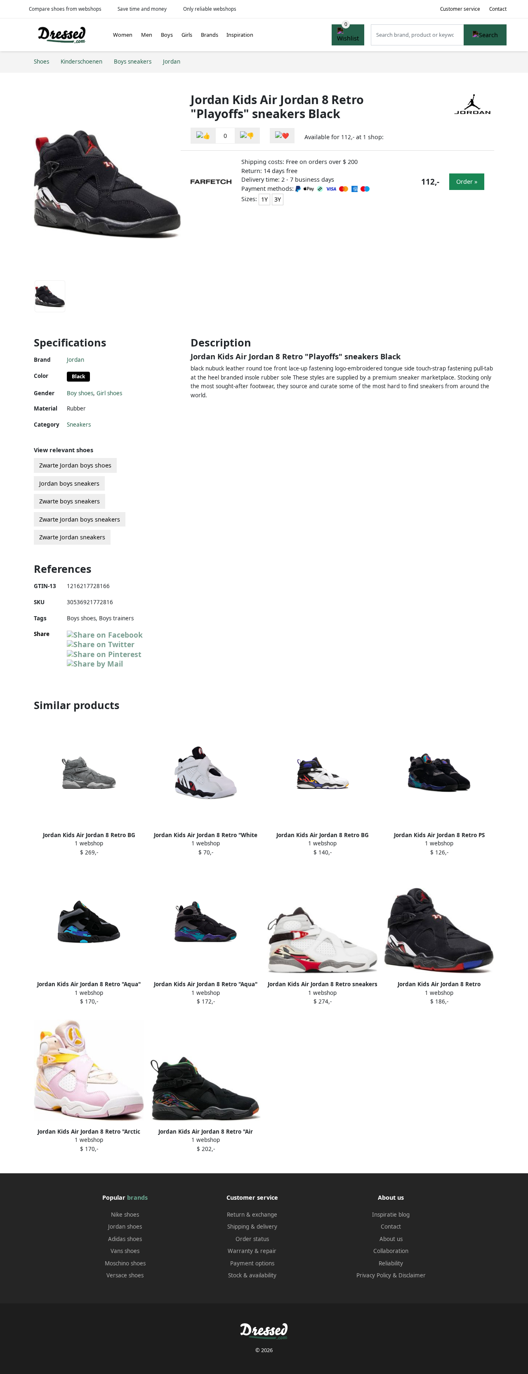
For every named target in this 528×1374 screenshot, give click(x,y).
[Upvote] (203, 135)
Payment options (252, 1263)
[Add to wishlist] (282, 135)
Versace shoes (125, 1275)
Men (146, 34)
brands (137, 1197)
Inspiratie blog (391, 1214)
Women (122, 34)
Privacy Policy (373, 1275)
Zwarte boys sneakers (69, 501)
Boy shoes (80, 393)
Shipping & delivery (252, 1226)
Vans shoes (125, 1251)
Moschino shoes (125, 1263)
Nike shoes (125, 1214)
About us (391, 1239)
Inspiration (239, 34)
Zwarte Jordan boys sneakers (79, 519)
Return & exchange (252, 1214)
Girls (187, 34)
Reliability (391, 1263)
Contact (498, 9)
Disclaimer (412, 1275)
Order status (252, 1239)
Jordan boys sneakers (69, 483)
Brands (209, 34)
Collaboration (390, 1251)
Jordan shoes (125, 1226)
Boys (167, 34)
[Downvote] (247, 135)
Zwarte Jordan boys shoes (75, 465)
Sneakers (79, 424)
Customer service (460, 9)
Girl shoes (109, 393)
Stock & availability (252, 1275)
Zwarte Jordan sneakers (72, 537)
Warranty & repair (252, 1251)
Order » (466, 181)
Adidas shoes (125, 1239)
